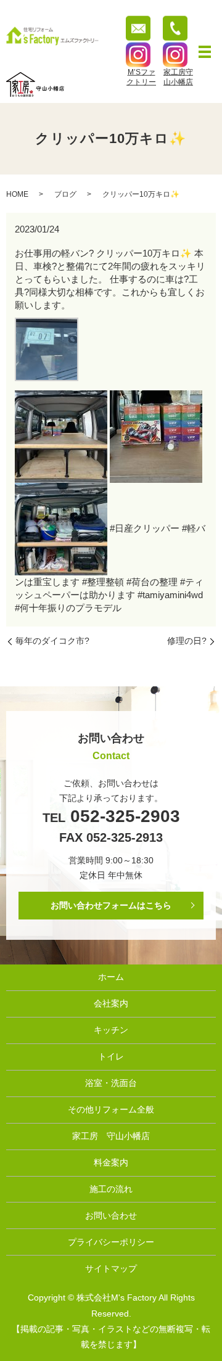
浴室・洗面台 (111, 1083)
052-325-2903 (122, 816)
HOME (17, 194)
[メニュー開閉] (205, 52)
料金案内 (111, 1162)
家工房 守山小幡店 (111, 1136)
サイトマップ (111, 1268)
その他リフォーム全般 (111, 1109)
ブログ (65, 194)
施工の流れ (111, 1189)
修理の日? (187, 641)
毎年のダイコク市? (52, 641)
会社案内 (111, 1003)
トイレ (111, 1056)
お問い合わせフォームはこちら (111, 905)
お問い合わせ (111, 1215)
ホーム (111, 977)
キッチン (111, 1030)
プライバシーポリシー (111, 1242)
